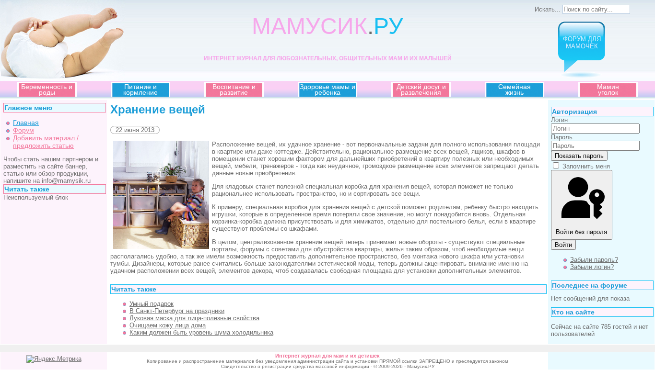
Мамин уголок (608, 89)
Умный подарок (151, 303)
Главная (26, 122)
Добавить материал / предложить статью (46, 141)
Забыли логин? (592, 266)
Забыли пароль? (594, 259)
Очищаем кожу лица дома (167, 325)
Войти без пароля (581, 231)
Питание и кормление (140, 89)
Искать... (548, 9)
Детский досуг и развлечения (421, 89)
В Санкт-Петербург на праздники (176, 310)
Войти (563, 244)
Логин (559, 119)
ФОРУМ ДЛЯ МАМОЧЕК (582, 42)
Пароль (562, 137)
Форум (23, 130)
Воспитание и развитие (234, 89)
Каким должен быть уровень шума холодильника (201, 332)
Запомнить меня (586, 166)
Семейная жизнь (514, 89)
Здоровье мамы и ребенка (327, 89)
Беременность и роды (46, 89)
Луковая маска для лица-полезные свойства (194, 318)
